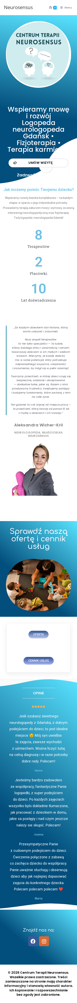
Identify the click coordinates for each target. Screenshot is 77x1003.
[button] (38, 162)
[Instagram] (44, 941)
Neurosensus (18, 7)
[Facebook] (33, 941)
